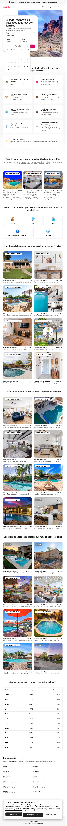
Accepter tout (14, 814)
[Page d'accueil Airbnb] (7, 6)
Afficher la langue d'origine (50, 2)
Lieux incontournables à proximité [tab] (45, 761)
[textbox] (13, 41)
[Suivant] (36, 168)
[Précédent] (30, 168)
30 (28, 66)
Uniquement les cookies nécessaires (32, 815)
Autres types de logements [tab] (26, 761)
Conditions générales (37, 823)
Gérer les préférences (52, 814)
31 (8, 69)
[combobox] (20, 36)
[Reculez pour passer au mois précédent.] (8, 46)
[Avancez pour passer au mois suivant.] (27, 46)
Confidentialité (26, 823)
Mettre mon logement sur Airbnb (52, 7)
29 (24, 66)
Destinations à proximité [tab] (10, 761)
